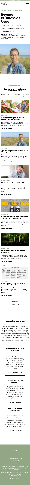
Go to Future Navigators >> (15, 402)
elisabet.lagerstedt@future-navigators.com (15, 459)
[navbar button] (27, 3)
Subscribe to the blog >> (15, 0)
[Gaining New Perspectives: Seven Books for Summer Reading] (15, 106)
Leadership (5, 180)
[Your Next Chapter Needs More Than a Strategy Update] (15, 139)
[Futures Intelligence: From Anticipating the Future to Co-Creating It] (15, 205)
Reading (4, 115)
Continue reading (6, 128)
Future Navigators (7, 467)
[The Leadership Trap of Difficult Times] (15, 171)
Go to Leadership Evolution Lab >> (15, 373)
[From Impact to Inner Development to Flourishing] (15, 239)
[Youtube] (20, 3)
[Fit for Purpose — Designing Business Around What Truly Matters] (15, 272)
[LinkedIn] (19, 3)
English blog (15, 301)
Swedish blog (15, 304)
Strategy (5, 148)
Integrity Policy (14, 479)
